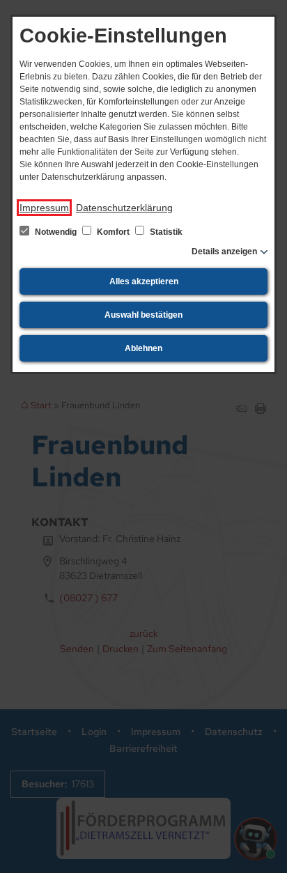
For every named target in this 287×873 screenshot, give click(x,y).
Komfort (113, 232)
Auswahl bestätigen (143, 315)
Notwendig (56, 232)
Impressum (44, 207)
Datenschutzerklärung (124, 207)
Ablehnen (143, 348)
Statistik (165, 232)
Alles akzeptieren (143, 281)
